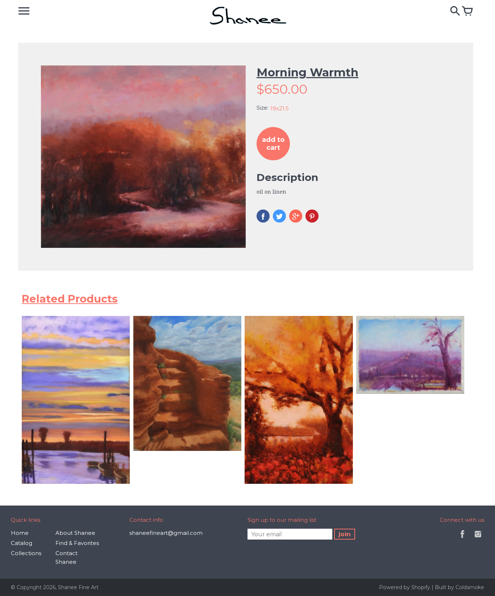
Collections (26, 553)
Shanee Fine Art (78, 587)
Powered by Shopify (405, 587)
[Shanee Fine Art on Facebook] (462, 539)
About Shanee (75, 532)
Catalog (21, 543)
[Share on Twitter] (279, 216)
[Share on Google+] (295, 216)
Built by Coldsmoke (459, 587)
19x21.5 (279, 108)
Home (20, 532)
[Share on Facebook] (263, 216)
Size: (263, 107)
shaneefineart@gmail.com (166, 532)
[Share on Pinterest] (312, 216)
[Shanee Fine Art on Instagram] (478, 539)
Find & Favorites (77, 543)
